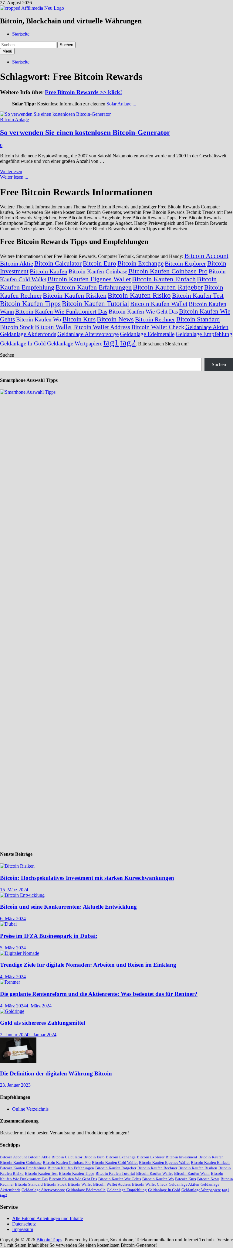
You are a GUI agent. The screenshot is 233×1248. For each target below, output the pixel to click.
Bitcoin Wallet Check (157, 327)
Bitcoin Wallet (53, 327)
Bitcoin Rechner (155, 319)
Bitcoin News (115, 319)
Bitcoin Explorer (185, 263)
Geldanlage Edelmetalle (147, 334)
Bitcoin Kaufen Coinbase (98, 271)
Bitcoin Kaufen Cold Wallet (115, 1162)
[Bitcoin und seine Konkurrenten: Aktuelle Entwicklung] (22, 895)
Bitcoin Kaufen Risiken (74, 295)
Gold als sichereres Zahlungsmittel (42, 1023)
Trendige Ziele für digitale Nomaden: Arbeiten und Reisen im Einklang (88, 965)
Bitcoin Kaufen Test (198, 295)
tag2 (128, 342)
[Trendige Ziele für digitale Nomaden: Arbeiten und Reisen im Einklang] (19, 953)
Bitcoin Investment (181, 1157)
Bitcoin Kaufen (48, 271)
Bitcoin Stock (17, 327)
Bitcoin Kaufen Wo (38, 319)
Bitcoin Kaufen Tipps (30, 303)
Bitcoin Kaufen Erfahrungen (94, 287)
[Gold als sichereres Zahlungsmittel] (12, 1011)
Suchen (7, 355)
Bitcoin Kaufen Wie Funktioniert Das (61, 311)
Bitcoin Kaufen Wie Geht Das (143, 311)
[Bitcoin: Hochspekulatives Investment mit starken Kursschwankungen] (17, 866)
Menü (7, 51)
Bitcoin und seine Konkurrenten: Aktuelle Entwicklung (68, 906)
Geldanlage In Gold (23, 343)
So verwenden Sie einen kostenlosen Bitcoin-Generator (85, 132)
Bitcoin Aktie (16, 263)
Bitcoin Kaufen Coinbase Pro (168, 271)
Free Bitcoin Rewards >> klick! (83, 92)
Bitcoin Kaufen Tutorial (95, 303)
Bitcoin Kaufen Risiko (139, 295)
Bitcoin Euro (99, 263)
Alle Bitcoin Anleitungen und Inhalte (47, 1218)
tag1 (111, 342)
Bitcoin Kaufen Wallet (158, 303)
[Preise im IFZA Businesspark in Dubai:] (8, 924)
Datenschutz (24, 1223)
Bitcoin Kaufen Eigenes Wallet (89, 279)
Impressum (22, 1229)
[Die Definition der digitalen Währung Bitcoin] (18, 1061)
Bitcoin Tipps (49, 1239)
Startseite (20, 33)
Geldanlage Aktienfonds (28, 334)
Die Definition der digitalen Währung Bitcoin (56, 1073)
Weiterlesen (11, 171)
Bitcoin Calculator (58, 263)
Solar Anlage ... (121, 103)
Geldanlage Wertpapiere (74, 343)
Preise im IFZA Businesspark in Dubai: (48, 936)
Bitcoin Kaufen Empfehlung (23, 1168)
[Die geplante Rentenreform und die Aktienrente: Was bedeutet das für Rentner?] (10, 982)
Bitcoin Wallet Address (101, 327)
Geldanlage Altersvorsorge (88, 334)
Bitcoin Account (206, 255)
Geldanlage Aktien (206, 327)
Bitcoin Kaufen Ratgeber (168, 287)
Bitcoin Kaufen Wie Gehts (119, 1179)
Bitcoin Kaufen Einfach (164, 279)
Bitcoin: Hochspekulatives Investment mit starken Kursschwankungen (87, 878)
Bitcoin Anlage (14, 119)
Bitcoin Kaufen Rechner (157, 1168)
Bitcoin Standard (198, 319)
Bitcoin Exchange (140, 263)
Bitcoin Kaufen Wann (192, 1173)
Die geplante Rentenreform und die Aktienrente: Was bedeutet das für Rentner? (99, 994)
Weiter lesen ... (14, 177)
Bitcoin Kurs (79, 319)
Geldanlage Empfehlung (204, 334)
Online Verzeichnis (30, 1109)
